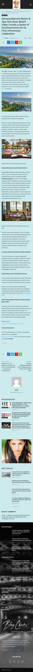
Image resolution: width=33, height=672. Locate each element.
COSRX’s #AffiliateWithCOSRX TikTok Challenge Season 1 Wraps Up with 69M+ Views (24, 367)
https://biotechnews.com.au (16, 392)
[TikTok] (18, 661)
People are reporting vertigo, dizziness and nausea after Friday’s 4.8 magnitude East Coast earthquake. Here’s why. (16, 516)
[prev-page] (3, 433)
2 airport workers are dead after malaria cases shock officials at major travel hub (21, 473)
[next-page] (5, 433)
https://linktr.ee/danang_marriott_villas (13, 323)
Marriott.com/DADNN (8, 336)
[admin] (3, 38)
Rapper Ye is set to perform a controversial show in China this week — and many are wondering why (8, 367)
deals (3, 89)
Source (4, 343)
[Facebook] (8, 42)
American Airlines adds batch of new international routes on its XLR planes (21, 491)
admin (7, 38)
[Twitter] (12, 42)
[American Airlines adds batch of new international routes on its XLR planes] (6, 492)
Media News (9, 11)
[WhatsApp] (20, 42)
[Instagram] (14, 661)
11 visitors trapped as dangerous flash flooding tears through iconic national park (21, 499)
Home (3, 11)
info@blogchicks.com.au (14, 650)
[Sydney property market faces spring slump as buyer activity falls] (6, 483)
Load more (16, 506)
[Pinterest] (16, 42)
